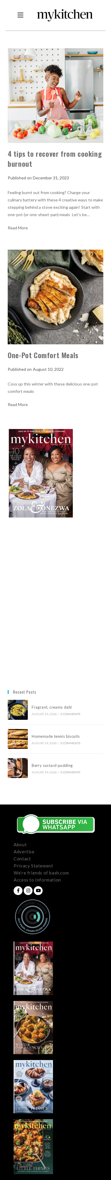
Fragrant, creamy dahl (52, 707)
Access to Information (37, 879)
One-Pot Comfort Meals (43, 355)
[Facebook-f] (18, 890)
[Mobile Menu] (20, 15)
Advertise (24, 851)
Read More (18, 228)
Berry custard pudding (53, 765)
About (20, 844)
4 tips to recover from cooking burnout (55, 158)
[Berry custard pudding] (18, 768)
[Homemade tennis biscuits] (18, 739)
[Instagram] (28, 890)
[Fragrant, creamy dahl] (18, 710)
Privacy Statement (33, 865)
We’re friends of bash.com (41, 872)
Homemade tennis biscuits (56, 736)
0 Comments (71, 714)
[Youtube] (38, 890)
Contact (22, 858)
